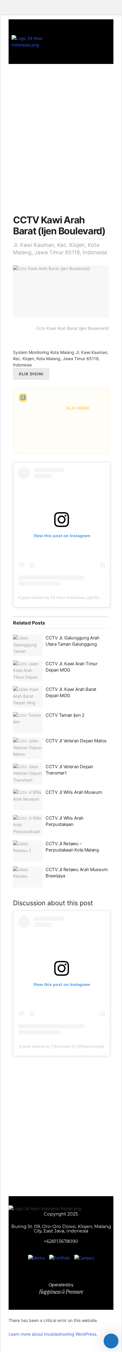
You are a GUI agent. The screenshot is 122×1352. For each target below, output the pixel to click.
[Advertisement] (61, 131)
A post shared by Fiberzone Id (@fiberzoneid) (61, 1046)
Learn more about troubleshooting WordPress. (53, 1334)
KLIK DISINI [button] (31, 373)
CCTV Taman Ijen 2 (65, 715)
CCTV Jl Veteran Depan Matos (76, 741)
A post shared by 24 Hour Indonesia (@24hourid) (64, 597)
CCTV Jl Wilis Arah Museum (74, 792)
